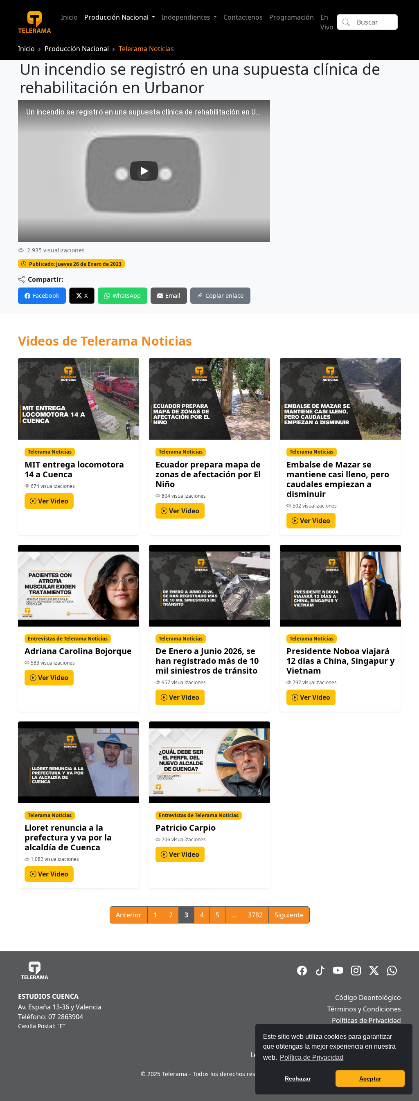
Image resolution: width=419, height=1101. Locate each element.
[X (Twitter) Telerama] (374, 970)
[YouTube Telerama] (338, 970)
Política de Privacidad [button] (311, 1057)
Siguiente (289, 914)
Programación (291, 17)
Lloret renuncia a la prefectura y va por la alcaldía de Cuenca (68, 837)
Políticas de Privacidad (366, 1020)
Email (172, 295)
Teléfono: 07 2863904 (50, 1016)
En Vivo (326, 22)
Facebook (46, 295)
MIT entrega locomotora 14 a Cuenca (74, 469)
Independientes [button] (187, 17)
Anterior (129, 914)
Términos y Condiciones (364, 1008)
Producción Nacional (77, 48)
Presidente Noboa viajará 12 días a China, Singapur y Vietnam (340, 660)
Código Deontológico (368, 997)
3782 (255, 914)
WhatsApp (127, 295)
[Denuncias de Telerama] (392, 970)
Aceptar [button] (370, 1078)
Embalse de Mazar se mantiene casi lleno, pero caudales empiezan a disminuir (337, 479)
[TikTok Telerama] (320, 970)
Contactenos (243, 17)
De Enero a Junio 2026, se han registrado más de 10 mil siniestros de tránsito (207, 660)
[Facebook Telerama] (302, 970)
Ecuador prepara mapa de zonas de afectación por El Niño (208, 474)
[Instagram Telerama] (356, 970)
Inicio (69, 17)
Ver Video (52, 501)
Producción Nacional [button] (117, 17)
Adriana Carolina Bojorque (78, 650)
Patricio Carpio (185, 827)
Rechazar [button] (298, 1078)
